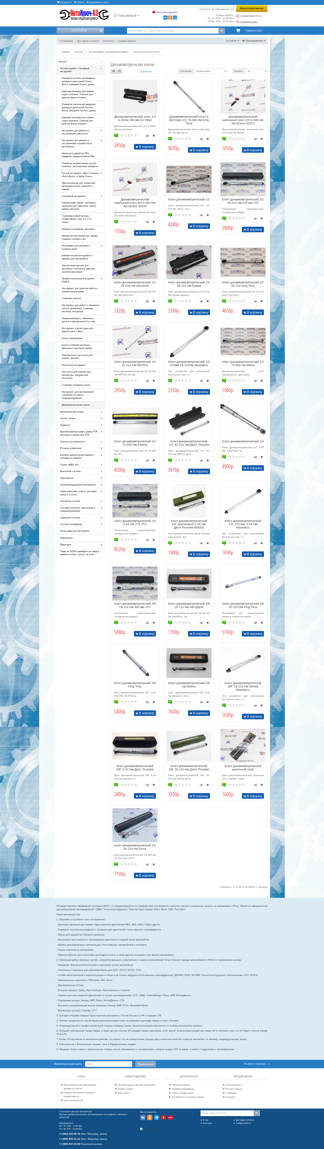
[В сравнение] (147, 136)
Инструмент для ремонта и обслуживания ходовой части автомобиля (77, 143)
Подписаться (145, 1064)
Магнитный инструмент (73, 365)
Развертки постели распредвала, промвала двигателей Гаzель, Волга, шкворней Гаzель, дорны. (79, 81)
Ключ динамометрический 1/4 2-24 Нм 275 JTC (135, 522)
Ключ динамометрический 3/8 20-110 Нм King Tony (243, 605)
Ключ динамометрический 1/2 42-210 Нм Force (135, 847)
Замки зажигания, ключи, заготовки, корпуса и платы (78, 493)
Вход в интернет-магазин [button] (252, 8)
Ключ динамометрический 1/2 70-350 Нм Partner (135, 443)
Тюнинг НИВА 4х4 (69, 464)
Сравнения (146, 71)
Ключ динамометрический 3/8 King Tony (135, 684)
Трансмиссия (66, 478)
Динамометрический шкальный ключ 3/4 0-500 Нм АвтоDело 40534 (134, 203)
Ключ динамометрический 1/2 (189, 199)
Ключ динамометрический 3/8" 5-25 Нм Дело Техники (135, 767)
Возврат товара (125, 1089)
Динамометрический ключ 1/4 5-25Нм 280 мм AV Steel (135, 118)
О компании (66, 40)
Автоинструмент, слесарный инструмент (74, 70)
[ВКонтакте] (166, 18)
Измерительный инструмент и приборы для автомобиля (77, 257)
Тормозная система (70, 517)
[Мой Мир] (175, 18)
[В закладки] (154, 136)
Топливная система (70, 501)
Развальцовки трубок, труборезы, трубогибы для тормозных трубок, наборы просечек (79, 205)
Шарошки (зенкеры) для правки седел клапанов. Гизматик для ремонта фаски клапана (78, 120)
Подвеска (65, 425)
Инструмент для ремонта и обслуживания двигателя (75, 132)
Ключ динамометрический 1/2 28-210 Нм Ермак (189, 284)
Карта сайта (124, 1093)
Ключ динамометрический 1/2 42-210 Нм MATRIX (135, 363)
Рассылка (230, 1097)
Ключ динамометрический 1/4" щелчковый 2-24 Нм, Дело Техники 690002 (189, 524)
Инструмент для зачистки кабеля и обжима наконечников (80, 290)
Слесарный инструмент (74, 196)
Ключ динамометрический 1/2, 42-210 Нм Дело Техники (189, 443)
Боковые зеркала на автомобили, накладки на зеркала (77, 456)
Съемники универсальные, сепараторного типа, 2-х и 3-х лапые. (77, 219)
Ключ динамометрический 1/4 (243, 441)
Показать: (238, 71)
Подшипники (66, 538)
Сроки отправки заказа (183, 1093)
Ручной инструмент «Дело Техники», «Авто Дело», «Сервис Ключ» (80, 175)
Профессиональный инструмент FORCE (78, 280)
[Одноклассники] (170, 18)
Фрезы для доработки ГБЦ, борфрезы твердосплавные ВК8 (78, 155)
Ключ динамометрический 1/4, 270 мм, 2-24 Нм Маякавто (243, 524)
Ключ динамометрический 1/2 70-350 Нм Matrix (243, 363)
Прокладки (65, 544)
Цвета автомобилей (73, 1100)
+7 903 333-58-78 (126, 15)
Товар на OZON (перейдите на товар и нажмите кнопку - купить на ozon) (79, 553)
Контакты (108, 40)
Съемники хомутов (71, 298)
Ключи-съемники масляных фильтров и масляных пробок (77, 346)
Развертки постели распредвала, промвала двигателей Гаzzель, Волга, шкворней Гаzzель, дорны (79, 107)
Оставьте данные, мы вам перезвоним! (136, 1085)
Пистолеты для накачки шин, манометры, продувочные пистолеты (76, 375)
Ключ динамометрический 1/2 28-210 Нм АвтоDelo (135, 284)
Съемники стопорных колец (76, 385)
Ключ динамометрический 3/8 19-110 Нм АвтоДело (189, 605)
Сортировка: (186, 71)
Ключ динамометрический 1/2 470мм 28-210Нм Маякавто (189, 363)
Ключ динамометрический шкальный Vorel (243, 767)
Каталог (63, 61)
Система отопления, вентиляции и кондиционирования (77, 509)
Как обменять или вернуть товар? (188, 1097)
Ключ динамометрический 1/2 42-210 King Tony (243, 284)
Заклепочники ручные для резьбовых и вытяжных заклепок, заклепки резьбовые (79, 268)
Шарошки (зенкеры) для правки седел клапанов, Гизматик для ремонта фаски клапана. (78, 94)
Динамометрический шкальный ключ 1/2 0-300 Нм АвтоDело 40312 (242, 120)
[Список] (114, 71)
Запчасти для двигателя (72, 441)
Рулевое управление (71, 448)
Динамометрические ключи (76, 405)
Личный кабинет (233, 1085)
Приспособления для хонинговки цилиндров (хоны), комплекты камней (78, 186)
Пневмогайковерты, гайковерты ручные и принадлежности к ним (78, 320)
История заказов (234, 1089)
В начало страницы (256, 1063)
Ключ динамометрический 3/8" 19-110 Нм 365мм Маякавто (243, 686)
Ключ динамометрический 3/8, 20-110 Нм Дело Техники (189, 767)
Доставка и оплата (88, 40)
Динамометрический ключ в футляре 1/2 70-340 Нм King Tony (189, 120)
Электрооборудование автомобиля (78, 484)
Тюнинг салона (67, 418)
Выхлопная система (70, 471)
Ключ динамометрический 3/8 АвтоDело (189, 684)
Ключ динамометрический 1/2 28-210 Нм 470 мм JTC (243, 201)
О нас (205, 1120)
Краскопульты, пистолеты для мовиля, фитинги (77, 357)
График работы (127, 40)
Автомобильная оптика (72, 411)
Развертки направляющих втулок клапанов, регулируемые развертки (80, 165)
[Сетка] (119, 71)
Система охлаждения (71, 524)
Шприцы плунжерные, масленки (78, 229)
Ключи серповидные (72, 338)
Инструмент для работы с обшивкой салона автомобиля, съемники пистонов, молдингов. (80, 308)
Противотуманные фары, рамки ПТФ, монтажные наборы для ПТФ (79, 433)
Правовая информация (183, 1089)
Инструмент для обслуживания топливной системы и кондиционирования (78, 395)
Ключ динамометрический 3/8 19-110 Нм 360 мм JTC (135, 605)
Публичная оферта (181, 1085)
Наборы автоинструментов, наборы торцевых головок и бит (80, 237)
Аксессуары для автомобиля (75, 531)
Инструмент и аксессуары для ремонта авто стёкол (77, 330)
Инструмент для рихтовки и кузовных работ (76, 247)
